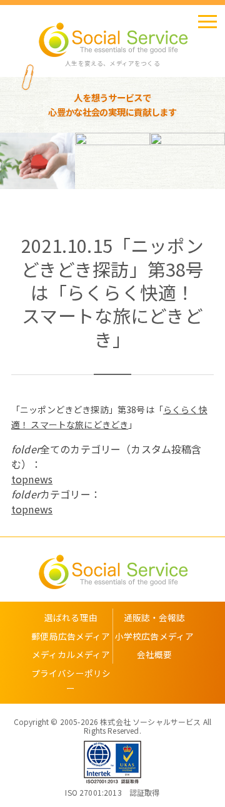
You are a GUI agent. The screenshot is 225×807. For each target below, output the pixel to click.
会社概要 (154, 654)
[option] (69, 161)
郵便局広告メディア (70, 636)
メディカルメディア (71, 654)
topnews (31, 478)
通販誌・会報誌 (155, 617)
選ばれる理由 (71, 617)
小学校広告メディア (154, 636)
